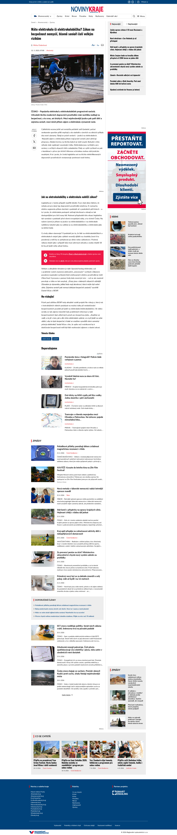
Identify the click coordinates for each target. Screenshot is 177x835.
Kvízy (91, 16)
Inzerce (117, 825)
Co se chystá (43, 736)
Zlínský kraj (35, 815)
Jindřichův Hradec (131, 768)
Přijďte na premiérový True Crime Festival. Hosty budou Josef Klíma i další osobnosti (45, 763)
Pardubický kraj (36, 809)
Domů (33, 22)
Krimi (67, 16)
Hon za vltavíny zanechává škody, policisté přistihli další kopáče (134, 263)
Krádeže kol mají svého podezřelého (135, 235)
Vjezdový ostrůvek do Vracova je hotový (125, 89)
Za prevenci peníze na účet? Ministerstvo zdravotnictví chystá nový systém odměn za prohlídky (77, 555)
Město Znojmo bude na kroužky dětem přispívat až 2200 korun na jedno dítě (124, 56)
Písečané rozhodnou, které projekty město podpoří (135, 707)
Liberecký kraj (36, 802)
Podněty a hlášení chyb (72, 825)
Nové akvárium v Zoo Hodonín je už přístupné (123, 39)
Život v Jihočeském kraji (77, 254)
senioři (55, 339)
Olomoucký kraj (36, 807)
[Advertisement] (72, 175)
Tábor (68, 495)
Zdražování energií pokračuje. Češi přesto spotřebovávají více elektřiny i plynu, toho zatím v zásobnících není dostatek (79, 650)
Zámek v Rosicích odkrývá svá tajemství (125, 75)
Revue (74, 16)
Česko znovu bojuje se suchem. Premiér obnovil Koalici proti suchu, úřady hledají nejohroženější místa (78, 673)
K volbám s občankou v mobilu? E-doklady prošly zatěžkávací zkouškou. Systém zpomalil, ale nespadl (135, 696)
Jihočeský (49, 50)
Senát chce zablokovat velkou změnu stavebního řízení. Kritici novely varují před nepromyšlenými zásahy (135, 681)
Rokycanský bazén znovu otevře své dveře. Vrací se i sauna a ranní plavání (62, 609)
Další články (66, 695)
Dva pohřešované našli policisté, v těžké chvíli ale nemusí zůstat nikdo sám (135, 251)
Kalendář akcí (112, 16)
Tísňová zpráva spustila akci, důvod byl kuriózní (135, 224)
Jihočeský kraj (36, 794)
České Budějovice (71, 453)
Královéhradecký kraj (38, 800)
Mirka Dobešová (40, 45)
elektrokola (46, 339)
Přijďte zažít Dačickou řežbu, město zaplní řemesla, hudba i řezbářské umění (130, 763)
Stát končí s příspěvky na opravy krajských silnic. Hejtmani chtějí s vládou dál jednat (126, 48)
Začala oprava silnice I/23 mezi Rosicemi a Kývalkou (126, 31)
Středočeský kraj (37, 813)
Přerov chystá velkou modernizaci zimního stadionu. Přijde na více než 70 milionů (64, 616)
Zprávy (59, 16)
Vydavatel (57, 825)
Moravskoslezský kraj (38, 804)
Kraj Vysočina (36, 798)
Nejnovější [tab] (116, 24)
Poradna (82, 16)
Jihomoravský (43, 16)
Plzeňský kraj (35, 811)
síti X (62, 261)
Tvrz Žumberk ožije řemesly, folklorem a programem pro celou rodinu (101, 763)
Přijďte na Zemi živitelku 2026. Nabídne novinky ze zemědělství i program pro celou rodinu (74, 764)
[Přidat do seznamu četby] (102, 45)
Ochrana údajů (89, 825)
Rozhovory (99, 16)
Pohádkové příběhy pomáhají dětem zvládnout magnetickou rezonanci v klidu (63, 605)
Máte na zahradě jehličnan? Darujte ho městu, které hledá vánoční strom (135, 720)
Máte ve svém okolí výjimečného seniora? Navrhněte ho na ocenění (59, 612)
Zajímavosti (76, 805)
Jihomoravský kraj (37, 796)
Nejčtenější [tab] (132, 24)
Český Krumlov (47, 768)
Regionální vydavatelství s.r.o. (137, 832)
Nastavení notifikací (105, 825)
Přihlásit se (144, 2)
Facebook (129, 2)
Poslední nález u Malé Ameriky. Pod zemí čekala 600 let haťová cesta (125, 82)
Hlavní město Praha (38, 792)
